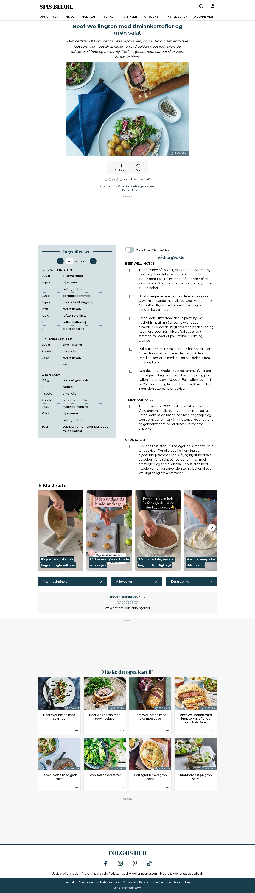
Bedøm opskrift (140, 179)
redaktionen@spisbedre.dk (185, 873)
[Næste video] (212, 527)
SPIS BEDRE (56, 6)
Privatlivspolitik (148, 882)
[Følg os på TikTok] (149, 864)
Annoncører (86, 882)
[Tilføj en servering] (93, 261)
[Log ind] (212, 6)
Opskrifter (49, 16)
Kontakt (70, 882)
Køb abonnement (108, 882)
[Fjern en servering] (60, 261)
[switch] (129, 250)
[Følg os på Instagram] (120, 864)
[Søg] (201, 6)
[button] (60, 530)
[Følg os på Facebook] (105, 864)
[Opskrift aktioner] (76, 731)
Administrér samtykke (175, 882)
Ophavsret (129, 882)
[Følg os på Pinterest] (134, 864)
